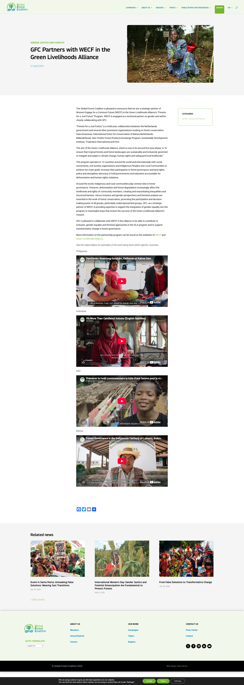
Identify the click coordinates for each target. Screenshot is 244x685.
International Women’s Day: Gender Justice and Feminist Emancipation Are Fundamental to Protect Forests (121, 585)
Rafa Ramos (182, 666)
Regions (131, 642)
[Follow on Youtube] (209, 646)
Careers (73, 642)
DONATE (219, 7)
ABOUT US (146, 8)
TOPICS (172, 8)
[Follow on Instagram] (199, 646)
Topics (131, 636)
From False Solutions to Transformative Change (185, 582)
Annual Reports (77, 636)
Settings (177, 681)
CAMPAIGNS (131, 8)
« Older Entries (37, 599)
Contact (189, 636)
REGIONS (159, 8)
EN (229, 8)
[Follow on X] (188, 646)
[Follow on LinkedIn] (204, 646)
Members (74, 630)
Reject (163, 681)
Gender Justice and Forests (47, 42)
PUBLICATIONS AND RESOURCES (195, 8)
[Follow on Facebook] (193, 646)
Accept (149, 681)
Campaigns (133, 630)
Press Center (192, 630)
